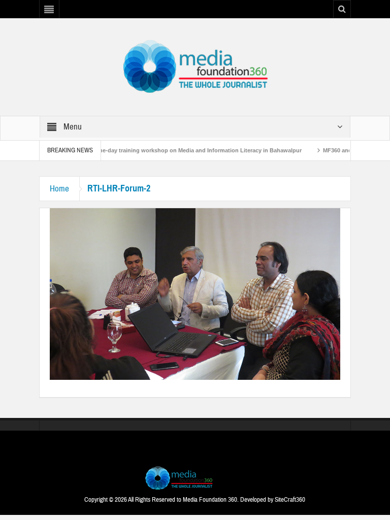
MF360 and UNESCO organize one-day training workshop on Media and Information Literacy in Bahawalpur (147, 150)
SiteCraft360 (290, 500)
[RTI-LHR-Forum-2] (195, 293)
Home (59, 188)
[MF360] (194, 66)
